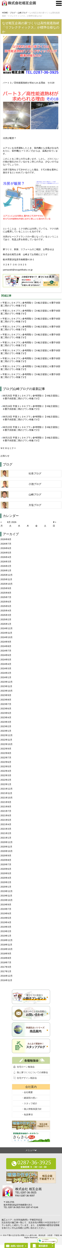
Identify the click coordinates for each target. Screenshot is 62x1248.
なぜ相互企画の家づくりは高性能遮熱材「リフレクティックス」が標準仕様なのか (30, 27)
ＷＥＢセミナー (8, 448)
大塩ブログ (35, 505)
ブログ (7, 389)
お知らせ (4, 455)
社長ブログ (35, 473)
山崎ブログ (21, 389)
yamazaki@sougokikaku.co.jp (18, 269)
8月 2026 (11, 522)
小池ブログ (35, 484)
